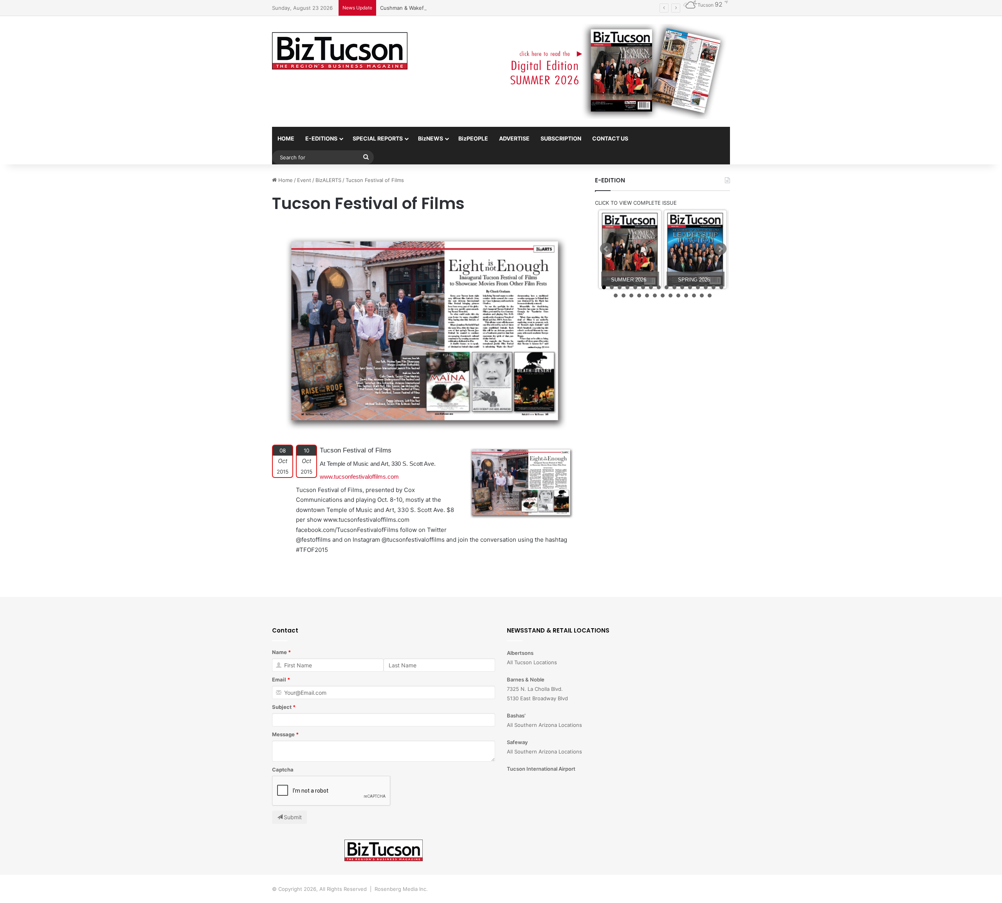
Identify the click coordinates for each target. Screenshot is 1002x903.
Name (279, 652)
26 (686, 295)
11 (682, 287)
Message (283, 734)
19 (631, 295)
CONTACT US (610, 138)
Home (285, 180)
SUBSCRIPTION (561, 138)
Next (720, 249)
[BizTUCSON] (339, 51)
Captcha (283, 769)
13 (698, 287)
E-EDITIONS (321, 138)
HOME (286, 138)
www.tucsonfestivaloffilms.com (359, 476)
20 (639, 295)
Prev (606, 249)
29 (710, 295)
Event (304, 180)
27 (694, 295)
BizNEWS (430, 138)
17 (616, 295)
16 (721, 287)
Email (279, 679)
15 (713, 287)
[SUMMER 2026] (630, 249)
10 (674, 287)
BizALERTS (328, 180)
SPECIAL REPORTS (378, 138)
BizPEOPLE (473, 138)
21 (647, 295)
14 (706, 287)
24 (670, 295)
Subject (282, 707)
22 (655, 295)
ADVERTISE (514, 138)
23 (663, 295)
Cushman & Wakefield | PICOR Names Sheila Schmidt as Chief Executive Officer (476, 8)
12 (690, 287)
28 (702, 295)
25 (678, 295)
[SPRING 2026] (695, 249)
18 (623, 295)
